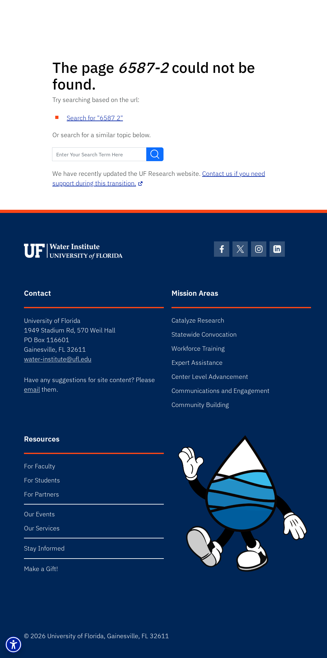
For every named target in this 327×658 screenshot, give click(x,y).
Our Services (42, 528)
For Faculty (39, 466)
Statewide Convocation (204, 334)
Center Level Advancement (209, 376)
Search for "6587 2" (95, 118)
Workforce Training (198, 348)
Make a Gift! (41, 568)
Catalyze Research (197, 320)
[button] (13, 644)
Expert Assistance (197, 362)
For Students (42, 480)
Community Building (200, 404)
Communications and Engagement (220, 390)
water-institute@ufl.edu (57, 359)
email (32, 389)
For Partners (41, 494)
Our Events (39, 514)
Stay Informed (44, 548)
